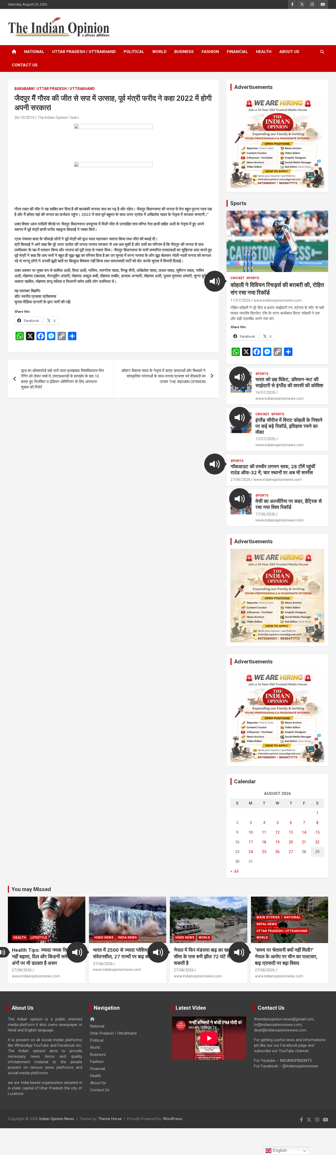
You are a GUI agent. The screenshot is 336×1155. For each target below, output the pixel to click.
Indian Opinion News (56, 1118)
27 (291, 851)
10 (251, 832)
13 (291, 832)
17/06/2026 (265, 514)
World (159, 51)
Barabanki (24, 89)
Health (263, 51)
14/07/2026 (265, 392)
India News (127, 937)
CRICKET (237, 278)
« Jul (234, 871)
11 (264, 832)
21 (304, 842)
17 (251, 842)
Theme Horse (110, 1118)
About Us (289, 51)
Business (184, 51)
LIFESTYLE (38, 937)
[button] (214, 281)
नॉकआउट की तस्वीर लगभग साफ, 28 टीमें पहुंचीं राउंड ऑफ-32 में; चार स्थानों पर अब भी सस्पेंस (272, 470)
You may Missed (31, 889)
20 (291, 842)
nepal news (266, 924)
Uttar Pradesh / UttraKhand (84, 51)
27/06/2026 (240, 479)
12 (277, 832)
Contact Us (25, 65)
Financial (237, 51)
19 (277, 842)
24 (251, 851)
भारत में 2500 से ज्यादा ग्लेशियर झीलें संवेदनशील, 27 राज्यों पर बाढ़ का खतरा (127, 953)
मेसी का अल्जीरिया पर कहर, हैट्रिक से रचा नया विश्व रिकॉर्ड (288, 504)
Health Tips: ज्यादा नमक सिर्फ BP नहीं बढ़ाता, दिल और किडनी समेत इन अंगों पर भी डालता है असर (45, 956)
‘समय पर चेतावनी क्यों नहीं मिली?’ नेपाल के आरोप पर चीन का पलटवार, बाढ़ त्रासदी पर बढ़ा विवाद (286, 956)
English (279, 1150)
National (34, 51)
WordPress (172, 1118)
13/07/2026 (265, 439)
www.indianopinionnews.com (278, 300)
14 (304, 832)
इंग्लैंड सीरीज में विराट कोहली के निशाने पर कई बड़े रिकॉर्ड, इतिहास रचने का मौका (288, 426)
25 (264, 851)
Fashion (210, 51)
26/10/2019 (24, 117)
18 (264, 842)
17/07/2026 (240, 300)
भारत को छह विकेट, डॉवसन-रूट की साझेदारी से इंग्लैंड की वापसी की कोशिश (289, 382)
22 (317, 842)
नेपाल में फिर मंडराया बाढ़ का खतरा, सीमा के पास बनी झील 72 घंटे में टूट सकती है (205, 956)
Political (134, 51)
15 (317, 832)
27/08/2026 (22, 970)
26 (277, 851)
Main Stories (268, 917)
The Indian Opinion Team (58, 117)
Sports (238, 203)
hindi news (103, 937)
